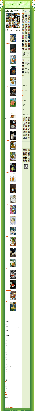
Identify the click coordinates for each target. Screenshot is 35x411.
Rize (5, 385)
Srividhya (8, 321)
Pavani (7, 335)
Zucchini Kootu (7, 301)
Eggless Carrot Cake (26, 71)
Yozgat (6, 394)
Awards (23, 80)
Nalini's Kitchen (27, 53)
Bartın (5, 390)
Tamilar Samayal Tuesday (25, 110)
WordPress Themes (13, 410)
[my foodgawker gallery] (26, 168)
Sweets (23, 109)
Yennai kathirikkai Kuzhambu (8, 290)
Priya (7, 340)
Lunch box (23, 99)
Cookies (23, 91)
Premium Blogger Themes (19, 410)
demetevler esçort (7, 371)
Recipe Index (8, 9)
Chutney (23, 89)
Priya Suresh (8, 330)
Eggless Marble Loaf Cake (27, 62)
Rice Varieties (24, 104)
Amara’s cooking (8, 349)
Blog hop (23, 84)
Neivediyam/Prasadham (24, 100)
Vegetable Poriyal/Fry (24, 113)
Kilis (5, 381)
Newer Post (5, 318)
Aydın (5, 391)
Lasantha (17, 410)
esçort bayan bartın (7, 372)
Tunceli (6, 392)
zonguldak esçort (6, 374)
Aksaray (6, 384)
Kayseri (6, 382)
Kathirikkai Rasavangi (7, 140)
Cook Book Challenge (24, 90)
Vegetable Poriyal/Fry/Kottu (25, 114)
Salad (23, 105)
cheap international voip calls (23, 410)
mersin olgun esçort (7, 375)
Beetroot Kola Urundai (8, 43)
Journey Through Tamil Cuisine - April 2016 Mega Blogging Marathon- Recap (12, 11)
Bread (23, 86)
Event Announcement (24, 94)
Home (5, 9)
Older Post (20, 318)
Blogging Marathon (24, 85)
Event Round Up (24, 95)
